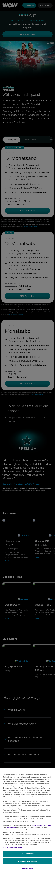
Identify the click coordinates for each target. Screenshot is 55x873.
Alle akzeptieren (27, 853)
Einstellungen (27, 868)
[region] (27, 820)
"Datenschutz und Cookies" (42, 825)
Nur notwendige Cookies (27, 861)
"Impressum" (11, 828)
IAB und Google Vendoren (12, 847)
